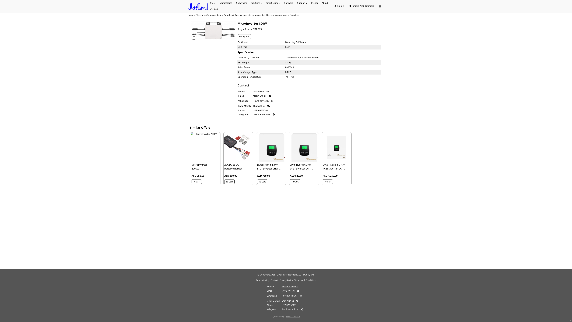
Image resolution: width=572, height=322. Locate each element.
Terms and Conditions (305, 280)
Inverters (294, 15)
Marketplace (226, 2)
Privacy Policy (286, 280)
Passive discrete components (249, 15)
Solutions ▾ (256, 2)
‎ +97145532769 (260, 110)
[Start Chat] (268, 106)
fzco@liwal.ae (259, 95)
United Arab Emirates (361, 5)
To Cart (196, 181)
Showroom (241, 2)
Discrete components (276, 15)
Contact (214, 9)
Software (288, 2)
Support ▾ (302, 2)
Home (190, 15)
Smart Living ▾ (273, 2)
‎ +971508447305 (261, 91)
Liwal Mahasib (293, 316)
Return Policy (262, 280)
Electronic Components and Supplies (214, 15)
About (325, 2)
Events (314, 2)
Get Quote (244, 36)
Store (213, 2)
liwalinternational (262, 114)
